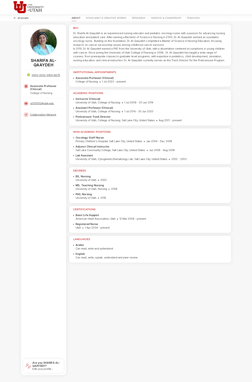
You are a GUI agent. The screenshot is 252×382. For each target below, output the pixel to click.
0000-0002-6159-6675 (46, 75)
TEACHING (193, 17)
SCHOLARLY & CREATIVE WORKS (106, 17)
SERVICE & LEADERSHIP (166, 17)
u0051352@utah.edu (42, 103)
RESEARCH (139, 17)
